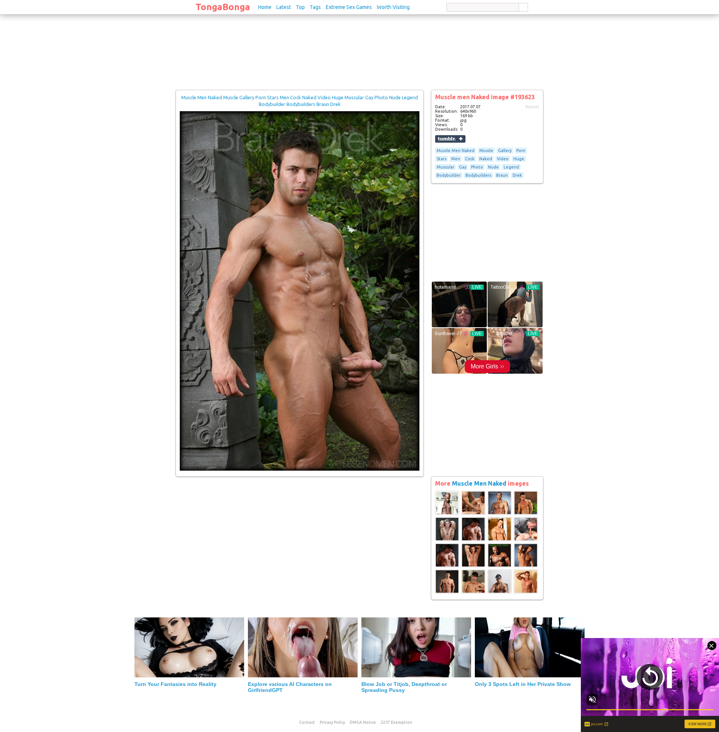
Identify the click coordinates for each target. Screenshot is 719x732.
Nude (493, 167)
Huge (518, 159)
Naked (485, 159)
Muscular (445, 167)
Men (455, 159)
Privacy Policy (332, 722)
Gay (462, 167)
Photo (477, 167)
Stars (441, 159)
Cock (469, 159)
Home (264, 7)
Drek (517, 175)
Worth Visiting (393, 7)
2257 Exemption (396, 722)
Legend (511, 167)
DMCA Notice (363, 722)
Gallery (505, 150)
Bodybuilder (449, 175)
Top (300, 7)
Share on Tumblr (450, 139)
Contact (307, 722)
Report (532, 106)
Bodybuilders (478, 175)
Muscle (486, 150)
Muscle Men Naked (455, 150)
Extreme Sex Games (349, 7)
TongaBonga (222, 7)
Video (503, 159)
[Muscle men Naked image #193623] (299, 469)
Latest (283, 7)
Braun (502, 175)
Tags (315, 7)
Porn (520, 150)
